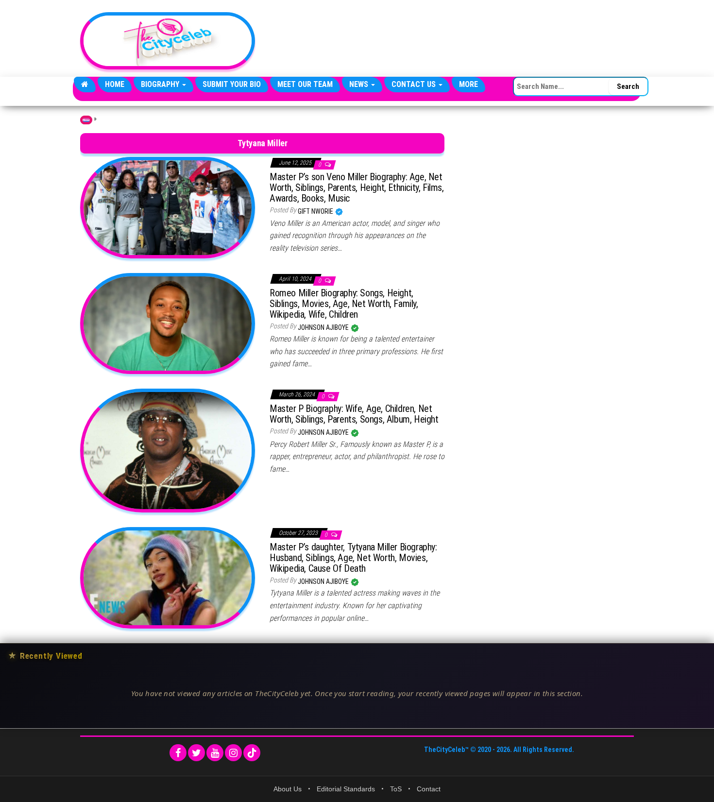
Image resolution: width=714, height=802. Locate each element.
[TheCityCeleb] (85, 84)
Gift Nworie (316, 211)
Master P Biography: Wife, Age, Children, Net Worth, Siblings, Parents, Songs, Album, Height (354, 414)
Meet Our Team (305, 84)
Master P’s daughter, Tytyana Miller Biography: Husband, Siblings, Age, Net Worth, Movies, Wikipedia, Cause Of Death (353, 557)
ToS (396, 789)
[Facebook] (178, 752)
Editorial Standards (346, 789)
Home (114, 84)
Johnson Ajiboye (324, 327)
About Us (287, 789)
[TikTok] (251, 752)
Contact (429, 789)
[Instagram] (233, 752)
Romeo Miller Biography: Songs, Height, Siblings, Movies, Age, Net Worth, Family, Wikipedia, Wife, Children (344, 303)
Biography (161, 84)
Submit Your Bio (232, 84)
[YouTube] (214, 752)
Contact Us (414, 84)
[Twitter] (196, 752)
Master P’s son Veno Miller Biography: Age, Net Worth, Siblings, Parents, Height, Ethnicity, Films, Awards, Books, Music (357, 187)
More (468, 84)
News (359, 84)
